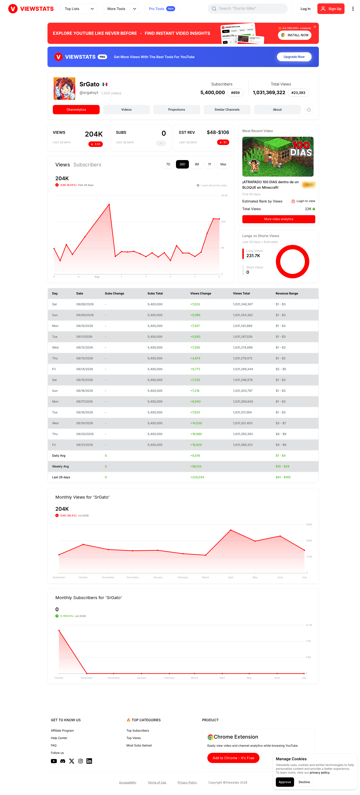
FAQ (53, 745)
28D (182, 164)
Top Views (134, 738)
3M (197, 164)
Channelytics (76, 109)
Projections (176, 109)
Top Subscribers (138, 730)
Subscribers (87, 164)
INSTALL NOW (298, 35)
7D (168, 164)
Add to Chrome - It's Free (233, 758)
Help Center (59, 738)
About (277, 109)
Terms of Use (157, 782)
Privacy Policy (187, 782)
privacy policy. (320, 772)
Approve (285, 782)
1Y (209, 164)
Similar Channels (227, 109)
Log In (306, 9)
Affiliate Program (62, 730)
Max (223, 164)
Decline (304, 782)
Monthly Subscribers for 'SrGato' (88, 597)
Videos (126, 109)
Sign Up (335, 9)
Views (62, 164)
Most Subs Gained (139, 745)
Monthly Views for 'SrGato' (82, 497)
